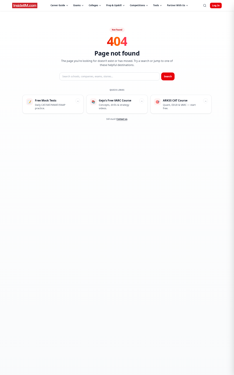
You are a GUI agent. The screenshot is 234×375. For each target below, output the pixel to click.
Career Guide (58, 5)
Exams (77, 5)
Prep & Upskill (114, 5)
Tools (156, 5)
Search (168, 76)
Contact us (121, 119)
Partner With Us (176, 5)
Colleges (93, 5)
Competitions (137, 5)
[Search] (205, 5)
